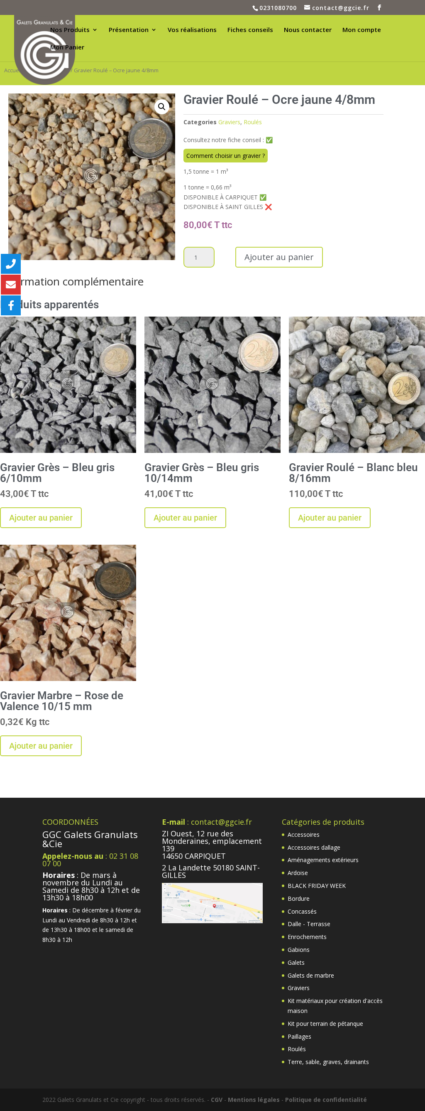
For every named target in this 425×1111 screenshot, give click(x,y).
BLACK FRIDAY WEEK (317, 886)
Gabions (299, 950)
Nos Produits (70, 30)
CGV (216, 1100)
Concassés (302, 911)
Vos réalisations (192, 30)
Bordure (299, 898)
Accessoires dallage (314, 847)
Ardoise (298, 873)
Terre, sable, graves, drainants (328, 1062)
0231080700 (278, 8)
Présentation (129, 30)
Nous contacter (308, 30)
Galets (296, 962)
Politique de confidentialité (326, 1100)
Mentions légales (254, 1100)
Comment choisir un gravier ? (225, 156)
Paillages (299, 1036)
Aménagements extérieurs (323, 860)
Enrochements (307, 937)
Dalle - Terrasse (309, 924)
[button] (161, 106)
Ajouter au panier (279, 257)
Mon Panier (67, 47)
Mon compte (361, 30)
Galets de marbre (311, 975)
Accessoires (304, 834)
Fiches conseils (250, 30)
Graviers (229, 122)
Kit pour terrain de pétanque (325, 1023)
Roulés (253, 122)
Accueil (13, 70)
